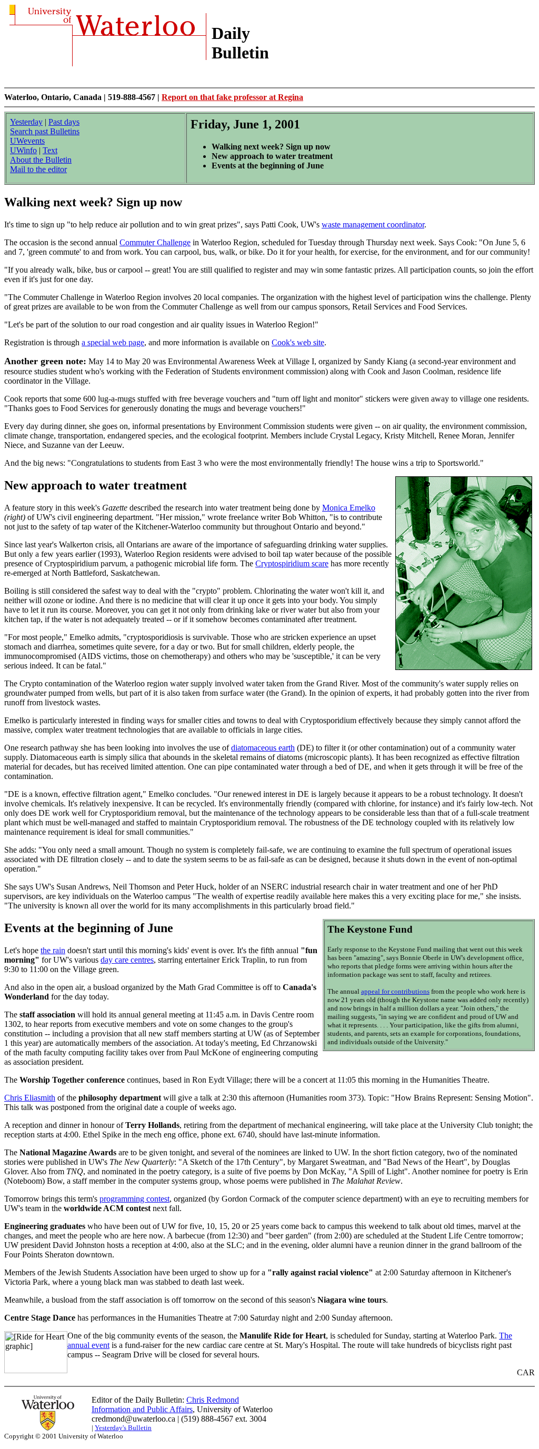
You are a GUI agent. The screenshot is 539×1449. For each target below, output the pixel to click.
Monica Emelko (348, 507)
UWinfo (23, 150)
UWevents (27, 140)
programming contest (134, 1198)
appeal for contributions (395, 991)
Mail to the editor (38, 169)
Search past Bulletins (44, 131)
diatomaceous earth (263, 747)
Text (50, 150)
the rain (53, 950)
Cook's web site (298, 342)
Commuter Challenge (155, 242)
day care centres (127, 959)
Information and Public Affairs (142, 1409)
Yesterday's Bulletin (123, 1428)
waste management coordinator (373, 224)
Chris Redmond (212, 1399)
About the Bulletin (41, 159)
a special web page (113, 342)
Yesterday (26, 121)
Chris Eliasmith (29, 1097)
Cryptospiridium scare (291, 563)
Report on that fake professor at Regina (232, 97)
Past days (63, 121)
